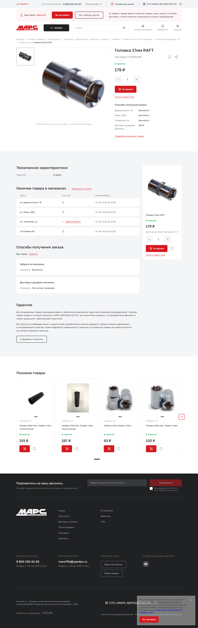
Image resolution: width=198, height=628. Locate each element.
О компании (107, 510)
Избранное (162, 29)
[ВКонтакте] (166, 60)
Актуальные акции (124, 4)
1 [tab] (97, 459)
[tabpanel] (35, 416)
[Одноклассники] (170, 60)
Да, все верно (62, 15)
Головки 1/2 (25, 421)
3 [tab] (103, 459)
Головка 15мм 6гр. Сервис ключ (162, 425)
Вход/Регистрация (143, 29)
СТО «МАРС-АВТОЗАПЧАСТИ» (162, 4)
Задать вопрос (111, 573)
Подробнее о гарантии (31, 339)
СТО (103, 521)
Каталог (58, 28)
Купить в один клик (124, 97)
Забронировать (73, 221)
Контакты (63, 538)
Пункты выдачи (66, 527)
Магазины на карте (81, 189)
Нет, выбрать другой (89, 15)
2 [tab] (101, 459)
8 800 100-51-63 (72, 4)
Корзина (178, 29)
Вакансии (106, 516)
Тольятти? (41, 15)
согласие (162, 488)
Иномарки (64, 533)
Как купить (64, 516)
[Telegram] (161, 60)
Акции (62, 510)
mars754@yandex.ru (73, 561)
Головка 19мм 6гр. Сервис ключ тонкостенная (35, 427)
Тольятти (33, 254)
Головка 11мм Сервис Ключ (117, 425)
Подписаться (165, 483)
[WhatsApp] (175, 60)
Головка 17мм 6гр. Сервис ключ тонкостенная (77, 427)
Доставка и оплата (68, 521)
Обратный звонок (113, 564)
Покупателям (92, 4)
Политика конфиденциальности (117, 614)
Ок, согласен (149, 619)
